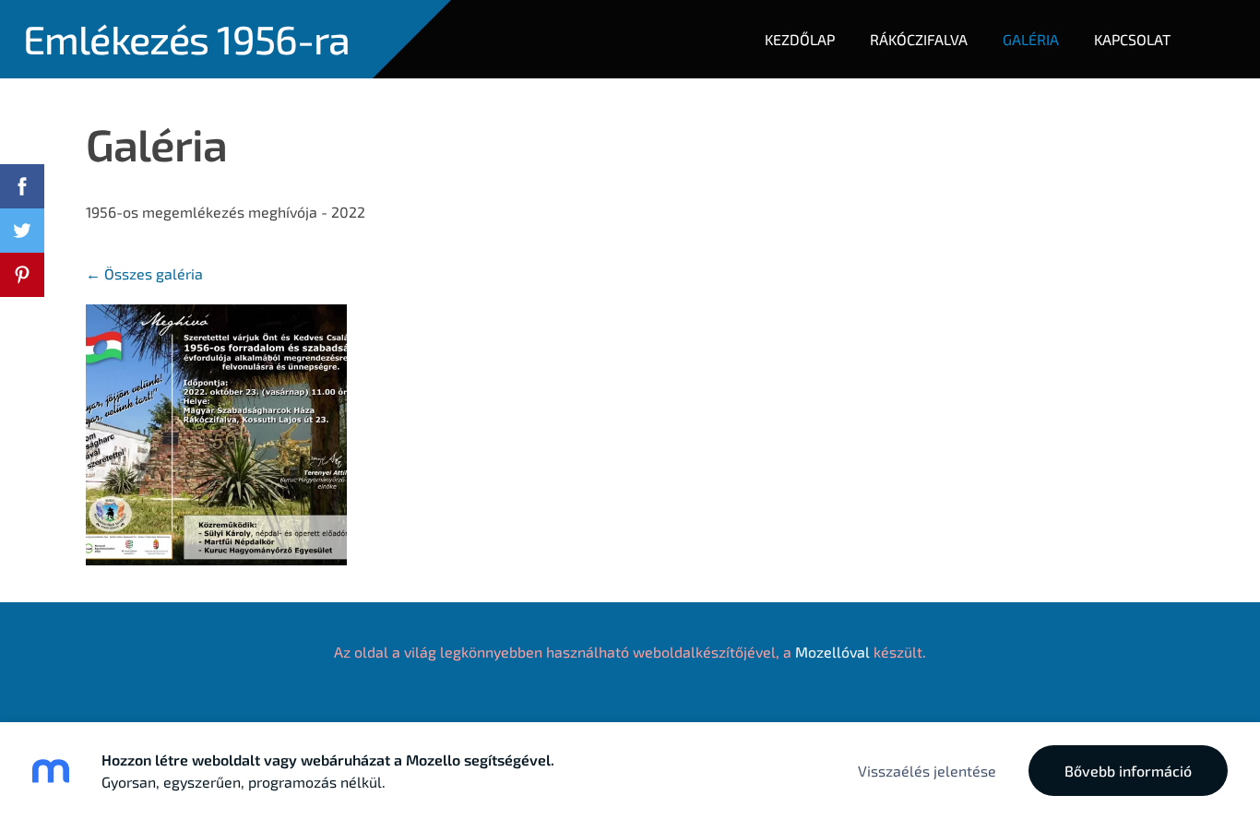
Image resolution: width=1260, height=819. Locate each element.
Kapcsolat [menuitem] (1132, 39)
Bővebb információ (1128, 770)
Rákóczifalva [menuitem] (919, 39)
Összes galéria (153, 273)
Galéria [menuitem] (1031, 39)
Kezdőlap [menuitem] (800, 39)
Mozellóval (832, 651)
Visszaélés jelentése (927, 770)
